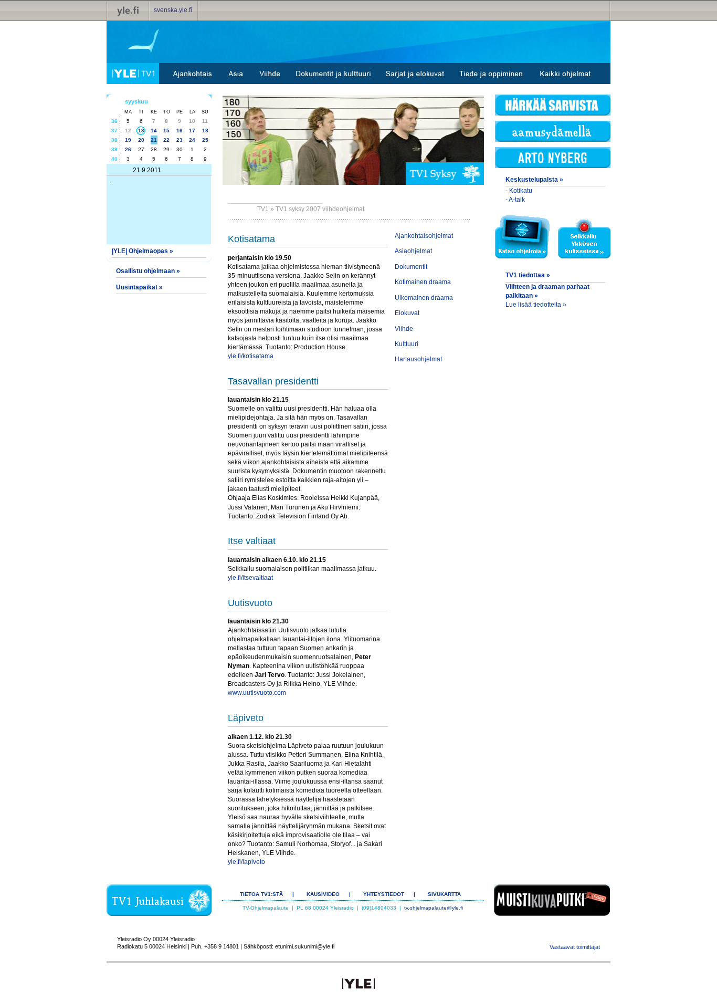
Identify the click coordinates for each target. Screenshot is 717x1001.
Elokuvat (407, 313)
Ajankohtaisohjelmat (424, 235)
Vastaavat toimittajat (575, 947)
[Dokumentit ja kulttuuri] (333, 73)
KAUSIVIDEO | (329, 894)
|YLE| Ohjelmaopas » (142, 251)
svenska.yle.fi (173, 10)
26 (128, 149)
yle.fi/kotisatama (250, 356)
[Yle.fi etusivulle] (128, 10)
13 (141, 130)
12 (128, 130)
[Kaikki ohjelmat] (565, 73)
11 (205, 121)
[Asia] (236, 73)
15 (166, 130)
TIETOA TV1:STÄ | (267, 894)
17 (192, 130)
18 (205, 130)
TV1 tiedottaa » (527, 275)
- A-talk (515, 199)
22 (166, 140)
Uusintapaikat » (139, 287)
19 (128, 140)
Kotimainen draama (423, 282)
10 (192, 121)
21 (154, 140)
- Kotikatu (518, 190)
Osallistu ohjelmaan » (148, 271)
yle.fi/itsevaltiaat (250, 577)
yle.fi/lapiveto (246, 862)
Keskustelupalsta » (534, 179)
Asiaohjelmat (413, 251)
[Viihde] (270, 73)
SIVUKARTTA (444, 894)
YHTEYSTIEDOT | (389, 894)
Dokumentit (411, 266)
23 (179, 140)
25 (205, 140)
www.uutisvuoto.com (257, 692)
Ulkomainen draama (424, 297)
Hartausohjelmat (418, 359)
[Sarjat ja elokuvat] (415, 73)
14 (154, 130)
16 (179, 130)
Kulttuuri (406, 344)
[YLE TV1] (133, 73)
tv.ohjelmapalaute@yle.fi (433, 908)
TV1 (263, 209)
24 (192, 140)
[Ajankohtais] (192, 73)
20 (141, 140)
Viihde (404, 328)
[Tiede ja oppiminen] (491, 73)
